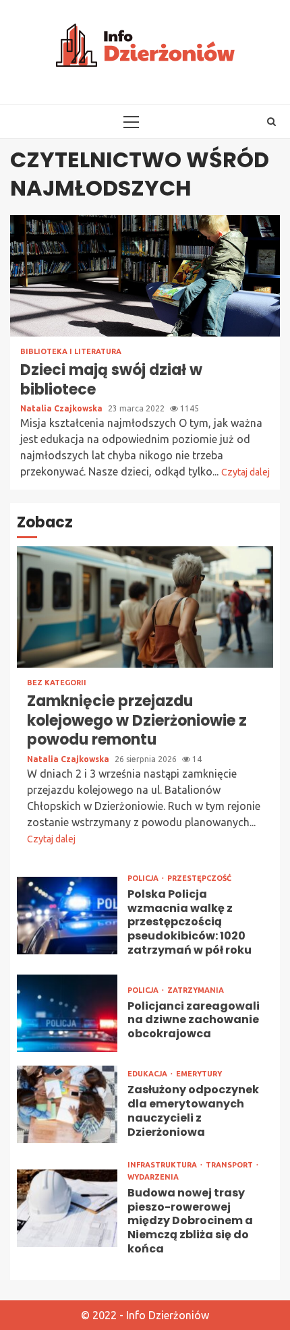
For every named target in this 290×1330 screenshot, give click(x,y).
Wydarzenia (153, 1177)
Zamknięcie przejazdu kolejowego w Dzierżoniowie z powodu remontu (145, 607)
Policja (144, 878)
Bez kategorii (56, 683)
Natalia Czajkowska (62, 408)
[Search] (271, 121)
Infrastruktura (163, 1165)
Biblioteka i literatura (70, 351)
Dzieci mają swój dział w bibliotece (145, 276)
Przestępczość (199, 878)
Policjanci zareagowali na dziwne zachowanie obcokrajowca (67, 1013)
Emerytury (199, 1074)
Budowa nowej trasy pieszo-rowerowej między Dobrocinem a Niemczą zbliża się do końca (67, 1208)
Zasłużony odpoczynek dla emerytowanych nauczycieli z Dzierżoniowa (67, 1104)
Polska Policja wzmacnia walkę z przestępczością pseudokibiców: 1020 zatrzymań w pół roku (67, 915)
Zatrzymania (195, 990)
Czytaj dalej (245, 472)
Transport (230, 1165)
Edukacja (148, 1074)
